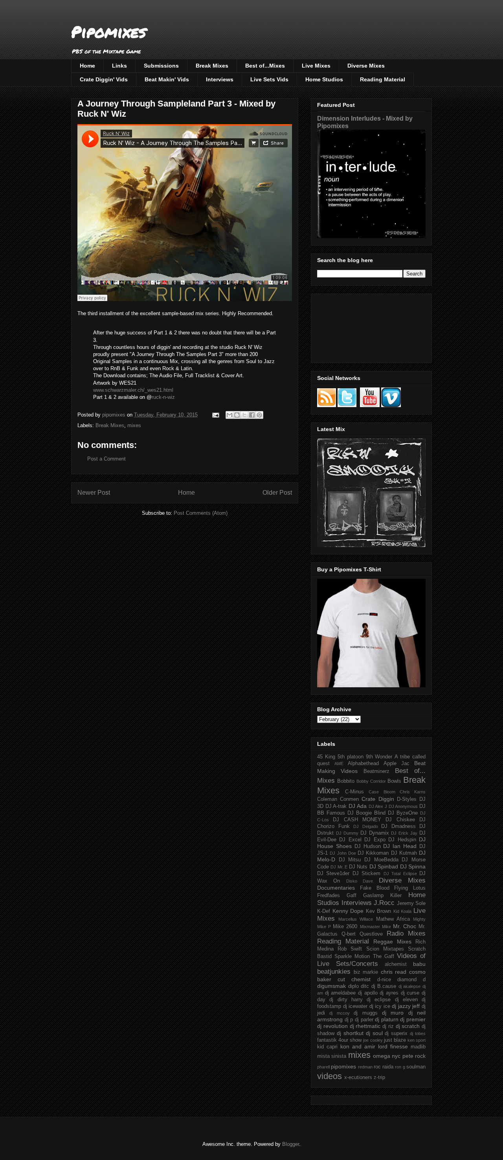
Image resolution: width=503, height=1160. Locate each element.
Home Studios (324, 79)
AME (338, 763)
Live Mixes (316, 65)
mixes (134, 425)
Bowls (394, 781)
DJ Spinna (413, 866)
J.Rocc (384, 903)
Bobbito (345, 781)
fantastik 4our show (339, 1040)
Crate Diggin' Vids (104, 79)
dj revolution (332, 1026)
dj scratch (408, 1026)
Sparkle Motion (352, 956)
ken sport (417, 1040)
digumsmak (331, 986)
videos (329, 1076)
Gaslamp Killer (382, 895)
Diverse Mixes (366, 65)
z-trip (379, 1077)
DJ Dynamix (374, 833)
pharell (323, 1067)
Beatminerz (376, 771)
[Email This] (229, 415)
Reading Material (382, 79)
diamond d (411, 979)
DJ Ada (358, 806)
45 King (326, 757)
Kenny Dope (348, 911)
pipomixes (343, 1066)
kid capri (327, 1047)
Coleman (327, 799)
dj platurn (386, 1019)
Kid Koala (402, 911)
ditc (365, 986)
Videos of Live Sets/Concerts (371, 959)
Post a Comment (106, 459)
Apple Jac (396, 763)
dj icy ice (379, 1006)
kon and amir (357, 1046)
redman (365, 1067)
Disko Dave (359, 881)
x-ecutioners (358, 1077)
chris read (394, 972)
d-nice (384, 979)
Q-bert (348, 934)
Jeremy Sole (411, 903)
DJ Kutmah (404, 853)
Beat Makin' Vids (167, 79)
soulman (416, 1067)
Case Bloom (382, 791)
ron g (400, 1067)
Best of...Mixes (265, 65)
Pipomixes (108, 31)
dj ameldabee (340, 993)
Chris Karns (413, 791)
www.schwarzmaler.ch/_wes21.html (133, 390)
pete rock (414, 1056)
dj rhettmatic (365, 1026)
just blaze (395, 1040)
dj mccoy (339, 1013)
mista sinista (331, 1056)
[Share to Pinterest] (259, 415)
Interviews (219, 79)
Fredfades (328, 895)
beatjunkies (334, 971)
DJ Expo (374, 839)
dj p (349, 1019)
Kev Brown (378, 911)
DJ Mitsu (350, 860)
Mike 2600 (345, 926)
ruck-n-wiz (163, 397)
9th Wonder (379, 757)
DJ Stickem (366, 873)
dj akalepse (409, 986)
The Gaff (383, 956)
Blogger (290, 1144)
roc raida (383, 1067)
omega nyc (386, 1056)
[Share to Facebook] (252, 415)
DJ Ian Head (400, 846)
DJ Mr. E (338, 866)
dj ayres (389, 993)
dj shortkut (350, 1033)
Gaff (351, 895)
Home (87, 65)
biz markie (366, 972)
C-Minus (354, 792)
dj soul (374, 1033)
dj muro (393, 1012)
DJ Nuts (358, 867)
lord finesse (393, 1046)
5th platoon (350, 757)
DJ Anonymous (403, 806)
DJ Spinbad (383, 866)
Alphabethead (363, 763)
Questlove (371, 934)
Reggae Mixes (392, 941)
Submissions (161, 65)
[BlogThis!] (237, 415)
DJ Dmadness (398, 826)
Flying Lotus (410, 888)
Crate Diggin (378, 799)
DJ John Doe (343, 853)
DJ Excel (350, 839)
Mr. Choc (404, 926)
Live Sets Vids (269, 79)
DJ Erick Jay (404, 833)
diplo (353, 986)
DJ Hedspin (402, 839)
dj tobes (418, 1033)
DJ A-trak (336, 806)
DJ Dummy (347, 833)
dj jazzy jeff (406, 1006)
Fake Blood (374, 888)
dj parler (364, 1019)
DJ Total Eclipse (400, 873)
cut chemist (354, 979)
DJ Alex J (378, 806)
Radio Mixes (406, 933)
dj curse (410, 993)
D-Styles (407, 799)
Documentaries (336, 888)
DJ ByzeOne (403, 813)
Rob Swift (350, 949)
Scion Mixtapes (385, 949)
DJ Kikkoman (373, 853)
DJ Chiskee (400, 819)
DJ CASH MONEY (357, 819)
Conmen (349, 799)
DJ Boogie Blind (366, 813)
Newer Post (93, 492)
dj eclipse (379, 999)
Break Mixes (212, 65)
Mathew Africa (393, 919)
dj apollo (368, 993)
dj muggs (365, 1013)
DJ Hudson (367, 846)
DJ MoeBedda (381, 860)
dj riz (388, 1026)
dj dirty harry (346, 999)
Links (119, 65)
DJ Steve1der (333, 873)
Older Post (277, 492)
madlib (418, 1047)
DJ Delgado (365, 826)
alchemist (396, 964)
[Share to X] (244, 415)
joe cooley (372, 1040)
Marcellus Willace (355, 919)
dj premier (413, 1019)
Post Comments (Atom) (201, 513)
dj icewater (355, 1006)
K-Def (323, 911)
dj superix (396, 1033)
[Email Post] (215, 415)
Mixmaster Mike (375, 926)
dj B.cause (384, 986)
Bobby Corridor (371, 781)
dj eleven (406, 999)
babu (419, 964)
